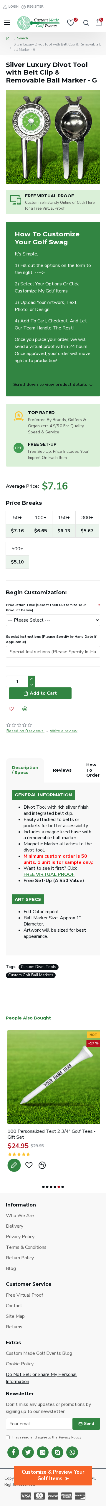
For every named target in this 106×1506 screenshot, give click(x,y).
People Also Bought (28, 1018)
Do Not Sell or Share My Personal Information (41, 1378)
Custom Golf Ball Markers (30, 975)
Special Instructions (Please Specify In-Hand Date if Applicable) (51, 639)
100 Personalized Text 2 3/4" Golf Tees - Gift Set (50, 1134)
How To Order (93, 770)
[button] (43, 1187)
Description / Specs (25, 770)
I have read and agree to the (46, 1437)
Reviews (62, 770)
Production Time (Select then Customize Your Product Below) (46, 608)
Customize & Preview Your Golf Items (53, 1475)
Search (22, 38)
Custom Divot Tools (38, 967)
